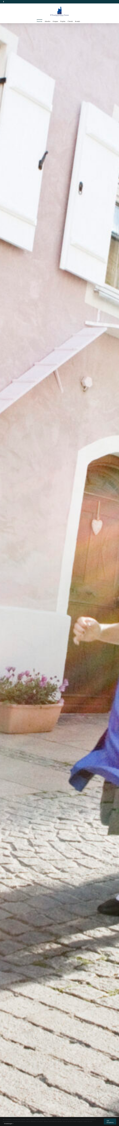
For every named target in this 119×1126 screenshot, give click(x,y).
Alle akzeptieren (110, 1121)
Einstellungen (8, 1123)
